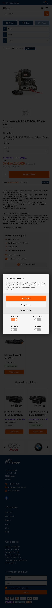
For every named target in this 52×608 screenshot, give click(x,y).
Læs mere (9, 289)
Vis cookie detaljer (26, 310)
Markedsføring (37, 316)
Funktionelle (14, 326)
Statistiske (38, 326)
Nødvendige (14, 316)
